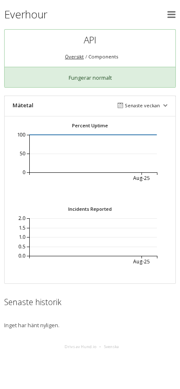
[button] (171, 14)
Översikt (74, 56)
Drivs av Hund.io (80, 346)
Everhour (25, 14)
